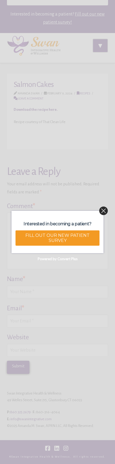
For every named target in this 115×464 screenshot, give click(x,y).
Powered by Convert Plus (58, 259)
